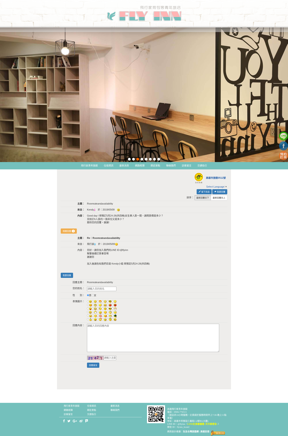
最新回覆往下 (202, 198)
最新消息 (124, 165)
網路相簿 (140, 165)
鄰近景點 (155, 165)
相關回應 (68, 231)
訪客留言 (186, 165)
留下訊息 (205, 192)
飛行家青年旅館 (89, 165)
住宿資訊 (108, 165)
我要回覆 (220, 192)
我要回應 (67, 275)
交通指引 (202, 165)
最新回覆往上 (219, 198)
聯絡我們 (171, 165)
